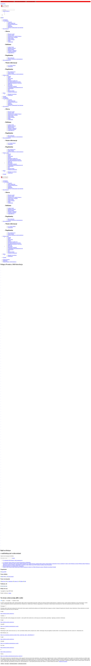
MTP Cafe (10, 84)
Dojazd (9, 76)
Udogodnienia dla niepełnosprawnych (15, 87)
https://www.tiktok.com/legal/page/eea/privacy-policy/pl (11, 656)
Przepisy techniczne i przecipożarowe (15, 59)
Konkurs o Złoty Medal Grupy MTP (29, 564)
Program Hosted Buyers (12, 24)
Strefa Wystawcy (6, 11)
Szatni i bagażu (11, 72)
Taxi (9, 89)
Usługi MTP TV (11, 52)
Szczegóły (8, 600)
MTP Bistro (10, 85)
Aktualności (5, 19)
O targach (10, 22)
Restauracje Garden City (13, 80)
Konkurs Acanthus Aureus (42, 564)
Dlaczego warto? (11, 34)
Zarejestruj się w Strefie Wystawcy (14, 36)
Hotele (9, 40)
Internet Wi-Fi (10, 88)
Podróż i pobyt (6, 75)
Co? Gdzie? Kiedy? (12, 65)
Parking (9, 79)
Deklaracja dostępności (12, 91)
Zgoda (3, 600)
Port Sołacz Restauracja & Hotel (14, 81)
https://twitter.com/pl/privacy (6, 651)
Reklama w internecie (12, 50)
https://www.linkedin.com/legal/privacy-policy (9, 626)
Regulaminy (49, 564)
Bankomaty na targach (12, 86)
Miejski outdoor (11, 49)
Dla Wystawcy (6, 28)
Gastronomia (10, 41)
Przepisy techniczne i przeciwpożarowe (15, 74)
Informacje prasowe (40, 567)
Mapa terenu (10, 78)
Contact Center (11, 47)
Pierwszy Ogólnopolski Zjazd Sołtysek (15, 27)
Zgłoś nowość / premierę (13, 37)
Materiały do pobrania (12, 94)
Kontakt (4, 96)
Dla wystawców (11, 57)
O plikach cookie (15, 600)
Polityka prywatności (63, 661)
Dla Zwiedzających (7, 60)
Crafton (9, 593)
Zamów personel (11, 39)
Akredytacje (10, 95)
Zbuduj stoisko (11, 38)
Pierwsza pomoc (11, 90)
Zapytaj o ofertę (11, 35)
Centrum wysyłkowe (12, 51)
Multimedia (10, 26)
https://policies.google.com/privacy (7, 613)
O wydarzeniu (6, 20)
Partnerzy (10, 25)
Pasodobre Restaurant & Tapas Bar (15, 82)
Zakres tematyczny (11, 23)
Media (4, 93)
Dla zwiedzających (11, 71)
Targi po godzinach (61, 563)
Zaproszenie (10, 66)
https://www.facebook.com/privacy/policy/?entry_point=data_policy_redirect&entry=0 (17, 634)
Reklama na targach (12, 48)
